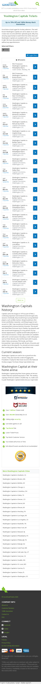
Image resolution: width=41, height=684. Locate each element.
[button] (37, 3)
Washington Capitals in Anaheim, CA (14, 475)
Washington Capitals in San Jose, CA (14, 556)
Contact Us (5, 614)
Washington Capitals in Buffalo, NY (14, 483)
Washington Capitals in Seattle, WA (14, 560)
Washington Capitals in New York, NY (15, 528)
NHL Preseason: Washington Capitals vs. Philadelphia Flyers (20, 66)
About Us (5, 605)
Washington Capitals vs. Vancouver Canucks (20, 225)
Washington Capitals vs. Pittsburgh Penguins (20, 86)
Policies (4, 640)
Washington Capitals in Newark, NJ (14, 532)
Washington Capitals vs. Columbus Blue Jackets (20, 253)
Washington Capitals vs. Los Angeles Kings (21, 132)
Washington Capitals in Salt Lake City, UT (16, 552)
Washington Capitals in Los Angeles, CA (15, 520)
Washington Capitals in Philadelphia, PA (15, 536)
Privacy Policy (6, 643)
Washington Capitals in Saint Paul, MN (15, 548)
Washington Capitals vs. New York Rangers (20, 95)
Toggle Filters (32, 55)
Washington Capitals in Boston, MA (14, 479)
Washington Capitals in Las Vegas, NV (15, 516)
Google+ (6, 632)
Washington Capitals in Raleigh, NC (14, 544)
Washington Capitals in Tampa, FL (13, 572)
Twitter (6, 629)
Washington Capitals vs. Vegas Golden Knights (20, 290)
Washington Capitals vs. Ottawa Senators (20, 271)
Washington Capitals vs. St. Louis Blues (20, 243)
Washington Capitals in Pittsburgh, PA (15, 540)
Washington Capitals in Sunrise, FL (14, 568)
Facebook (7, 625)
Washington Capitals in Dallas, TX (13, 495)
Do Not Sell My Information (10, 646)
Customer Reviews (8, 608)
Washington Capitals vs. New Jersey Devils (20, 123)
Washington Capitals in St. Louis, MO (14, 564)
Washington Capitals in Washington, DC (15, 576)
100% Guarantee (7, 611)
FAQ (3, 617)
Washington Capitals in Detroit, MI (14, 503)
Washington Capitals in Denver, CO (14, 499)
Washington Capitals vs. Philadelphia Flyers (20, 151)
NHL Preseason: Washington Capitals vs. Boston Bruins (20, 75)
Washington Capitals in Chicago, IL (14, 487)
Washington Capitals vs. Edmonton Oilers (20, 262)
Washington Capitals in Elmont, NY (14, 508)
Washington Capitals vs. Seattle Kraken (20, 104)
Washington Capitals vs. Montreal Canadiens (20, 113)
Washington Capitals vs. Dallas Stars (20, 169)
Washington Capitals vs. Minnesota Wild (20, 160)
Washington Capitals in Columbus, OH (15, 491)
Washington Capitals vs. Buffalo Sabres (20, 141)
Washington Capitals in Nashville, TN (14, 524)
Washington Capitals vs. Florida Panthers (20, 178)
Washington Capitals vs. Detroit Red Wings (20, 234)
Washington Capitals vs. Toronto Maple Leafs (20, 281)
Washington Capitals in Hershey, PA (14, 512)
